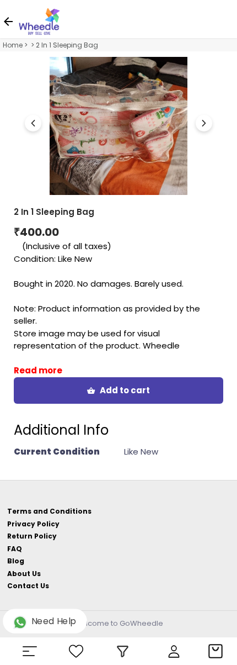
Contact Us (28, 585)
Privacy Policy (33, 524)
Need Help (53, 621)
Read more (38, 370)
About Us (24, 573)
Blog (15, 561)
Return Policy (32, 536)
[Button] (204, 123)
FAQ (14, 548)
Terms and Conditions (49, 511)
